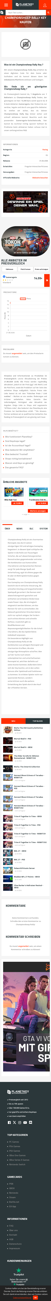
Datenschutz (15, 1244)
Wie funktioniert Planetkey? (18, 437)
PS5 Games (14, 1151)
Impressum (14, 1248)
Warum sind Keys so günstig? (19, 463)
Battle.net (14, 1202)
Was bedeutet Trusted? (16, 454)
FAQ (11, 1226)
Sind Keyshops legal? (15, 441)
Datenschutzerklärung (22, 1297)
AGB (11, 1239)
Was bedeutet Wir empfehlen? (19, 450)
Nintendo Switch (17, 1164)
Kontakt (13, 1235)
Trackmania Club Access (38, 500)
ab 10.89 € (17, 503)
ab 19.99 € (42, 503)
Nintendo (13, 1193)
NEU (13, 721)
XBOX (12, 1188)
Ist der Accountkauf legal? (17, 445)
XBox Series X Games (19, 1160)
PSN (11, 1184)
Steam (12, 1197)
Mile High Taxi (10, 500)
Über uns (13, 1230)
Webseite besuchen (40, 177)
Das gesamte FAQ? (14, 467)
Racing (45, 149)
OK (35, 1297)
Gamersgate (11, 277)
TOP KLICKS (38, 721)
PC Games (14, 1142)
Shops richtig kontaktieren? (18, 458)
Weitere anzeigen (38, 510)
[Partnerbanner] (25, 201)
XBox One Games (17, 1155)
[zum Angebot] (47, 280)
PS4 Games (14, 1146)
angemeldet (17, 353)
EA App (12, 1206)
